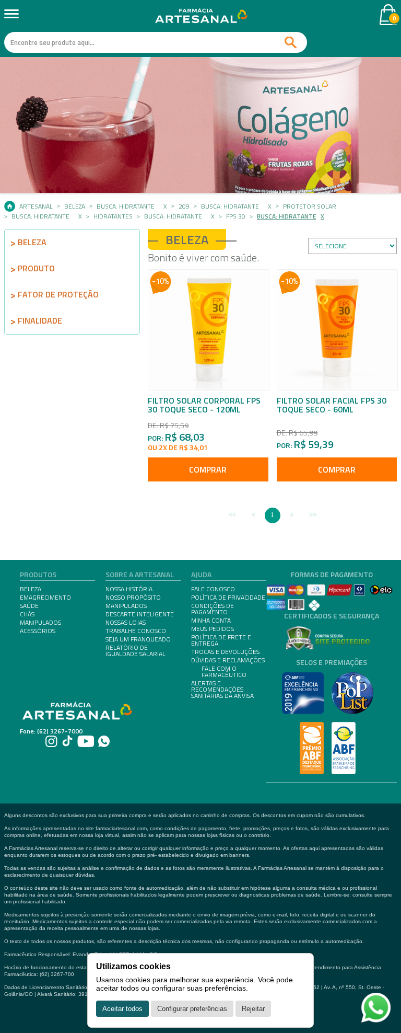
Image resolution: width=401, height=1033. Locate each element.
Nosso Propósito (133, 597)
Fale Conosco (213, 589)
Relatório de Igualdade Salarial (135, 651)
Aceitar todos (122, 1009)
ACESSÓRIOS (37, 631)
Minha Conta (211, 620)
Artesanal (36, 206)
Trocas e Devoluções (225, 652)
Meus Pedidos (212, 629)
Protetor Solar (309, 206)
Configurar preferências (192, 1009)
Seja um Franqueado (138, 639)
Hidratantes (113, 216)
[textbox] (155, 42)
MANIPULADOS (40, 622)
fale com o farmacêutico (224, 671)
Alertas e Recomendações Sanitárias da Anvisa (222, 689)
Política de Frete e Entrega (221, 640)
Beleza (74, 206)
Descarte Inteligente (139, 614)
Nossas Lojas (125, 622)
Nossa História (128, 589)
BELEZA (30, 589)
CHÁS (27, 614)
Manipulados (126, 606)
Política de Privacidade (228, 597)
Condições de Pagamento (212, 609)
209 (184, 206)
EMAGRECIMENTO (45, 597)
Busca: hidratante (126, 206)
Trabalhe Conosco (135, 631)
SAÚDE (29, 606)
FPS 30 (235, 216)
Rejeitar (253, 1009)
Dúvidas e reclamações (228, 660)
